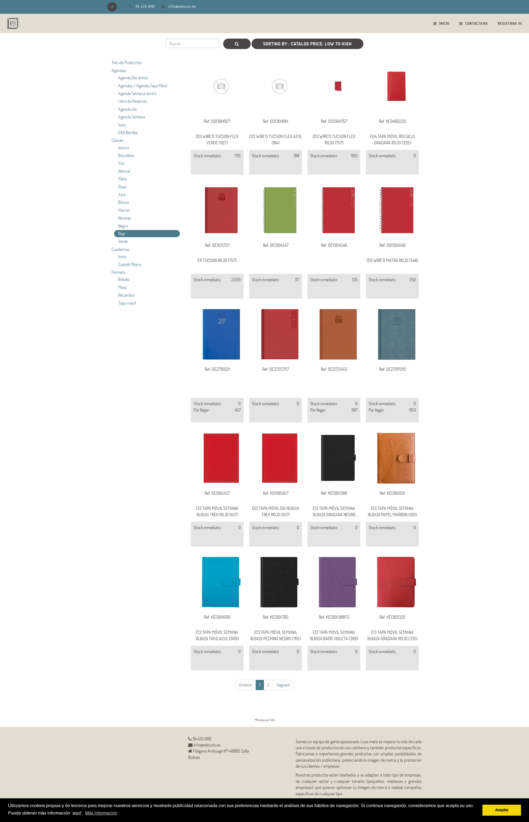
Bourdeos (126, 155)
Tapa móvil (127, 303)
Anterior (245, 685)
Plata (122, 179)
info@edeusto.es (182, 6)
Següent (283, 685)
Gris (121, 163)
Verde (123, 241)
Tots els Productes (126, 62)
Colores (117, 140)
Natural (124, 171)
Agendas (119, 70)
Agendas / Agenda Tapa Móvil (142, 85)
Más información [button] (101, 813)
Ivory (122, 125)
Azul (121, 194)
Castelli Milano (129, 264)
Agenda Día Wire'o (133, 77)
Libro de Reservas (132, 101)
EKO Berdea (128, 132)
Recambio (126, 295)
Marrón (124, 210)
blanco (123, 147)
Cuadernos (120, 249)
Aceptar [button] (502, 810)
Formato (118, 272)
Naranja (124, 218)
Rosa (122, 187)
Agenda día (127, 109)
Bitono (123, 202)
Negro (123, 226)
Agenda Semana (131, 117)
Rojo (121, 233)
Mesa (122, 287)
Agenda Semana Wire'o (137, 93)
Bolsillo (123, 279)
